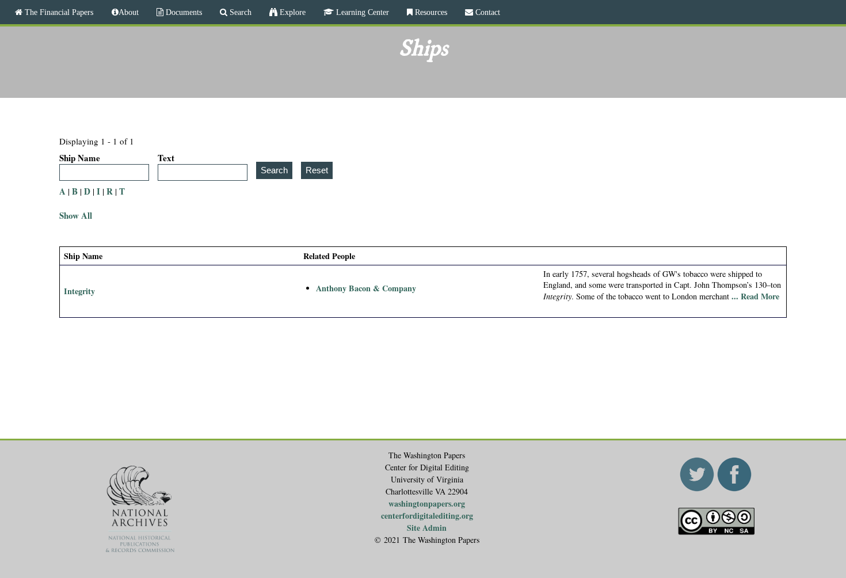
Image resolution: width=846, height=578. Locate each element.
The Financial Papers (57, 12)
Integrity (79, 291)
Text (166, 157)
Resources (430, 12)
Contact (486, 12)
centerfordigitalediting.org (427, 515)
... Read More (755, 296)
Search (239, 12)
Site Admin (427, 528)
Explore (291, 12)
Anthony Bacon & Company (366, 288)
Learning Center (361, 12)
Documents (182, 12)
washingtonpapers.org (426, 503)
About (129, 12)
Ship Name (79, 157)
